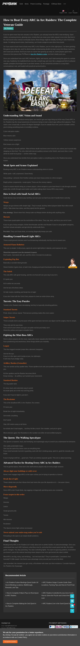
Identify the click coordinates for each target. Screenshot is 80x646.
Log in (70, 12)
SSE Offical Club (10, 628)
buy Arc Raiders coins (39, 54)
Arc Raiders (8, 28)
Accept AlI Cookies (10, 641)
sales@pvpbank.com (11, 625)
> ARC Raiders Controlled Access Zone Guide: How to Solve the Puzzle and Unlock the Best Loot (57, 595)
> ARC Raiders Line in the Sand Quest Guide (57, 603)
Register (75, 12)
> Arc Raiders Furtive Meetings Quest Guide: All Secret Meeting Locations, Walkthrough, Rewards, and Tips (21, 585)
